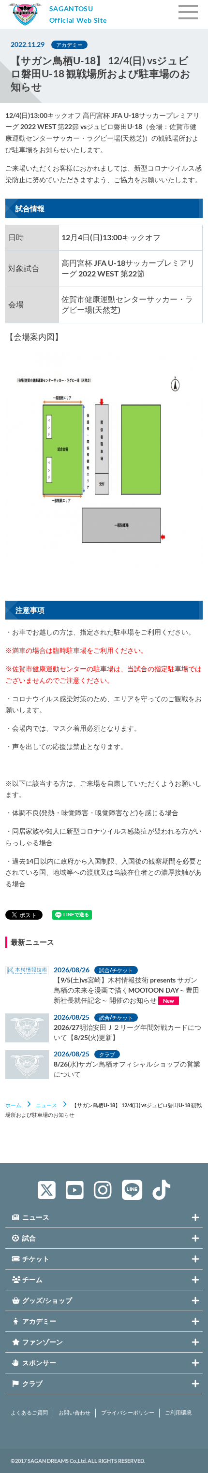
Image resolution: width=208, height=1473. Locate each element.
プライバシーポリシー (127, 1412)
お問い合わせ (74, 1412)
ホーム (13, 1105)
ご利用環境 (178, 1412)
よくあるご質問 (29, 1412)
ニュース (46, 1105)
